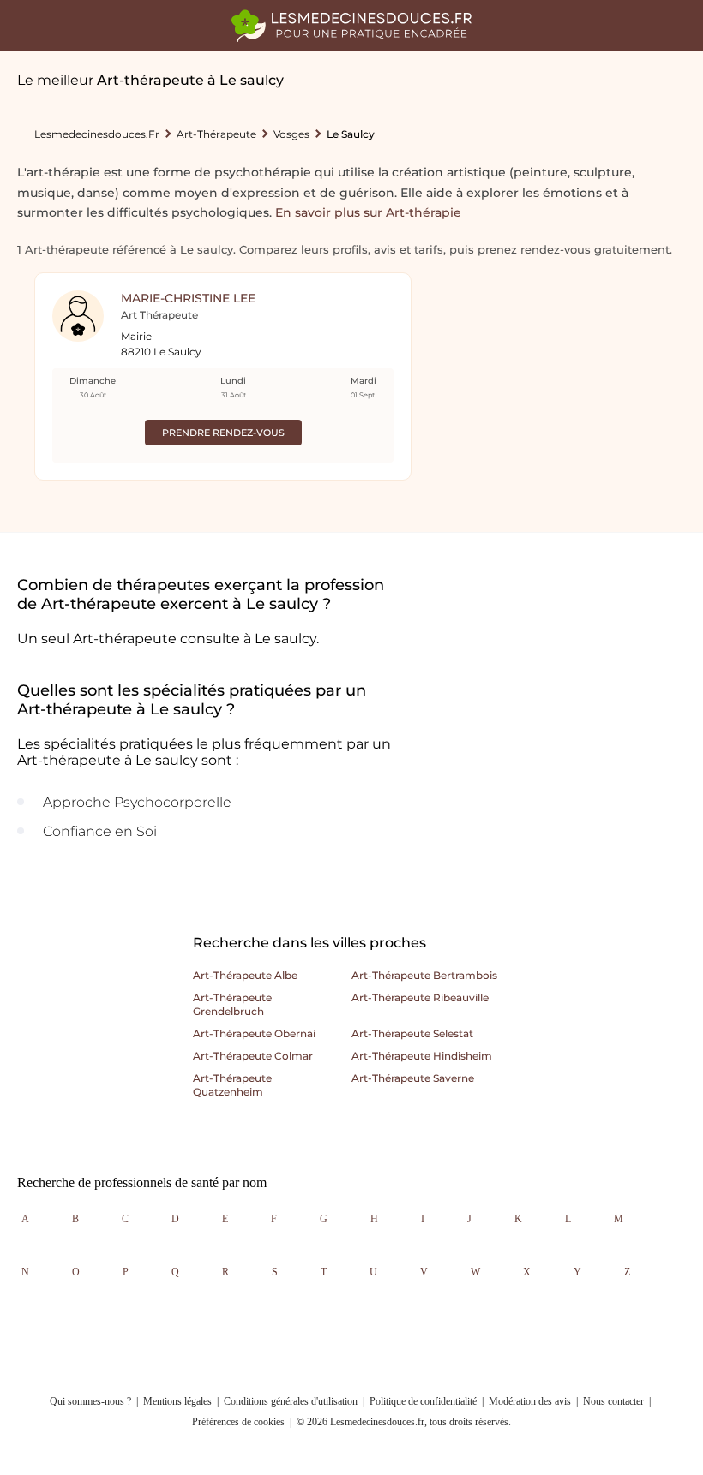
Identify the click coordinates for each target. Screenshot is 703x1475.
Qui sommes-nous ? (90, 1401)
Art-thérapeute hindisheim (422, 1055)
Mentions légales (177, 1401)
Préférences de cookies (238, 1422)
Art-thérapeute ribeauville (420, 997)
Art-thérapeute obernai (254, 1033)
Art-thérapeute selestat (412, 1033)
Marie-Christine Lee (188, 298)
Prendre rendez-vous (223, 433)
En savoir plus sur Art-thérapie (368, 212)
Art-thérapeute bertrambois (424, 975)
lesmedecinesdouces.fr (96, 134)
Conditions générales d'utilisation (291, 1401)
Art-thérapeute (216, 134)
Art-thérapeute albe (245, 975)
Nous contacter (613, 1401)
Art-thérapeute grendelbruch (232, 1004)
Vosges (291, 134)
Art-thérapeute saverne (413, 1078)
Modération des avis (530, 1401)
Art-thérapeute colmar (253, 1055)
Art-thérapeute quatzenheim (232, 1085)
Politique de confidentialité (423, 1401)
